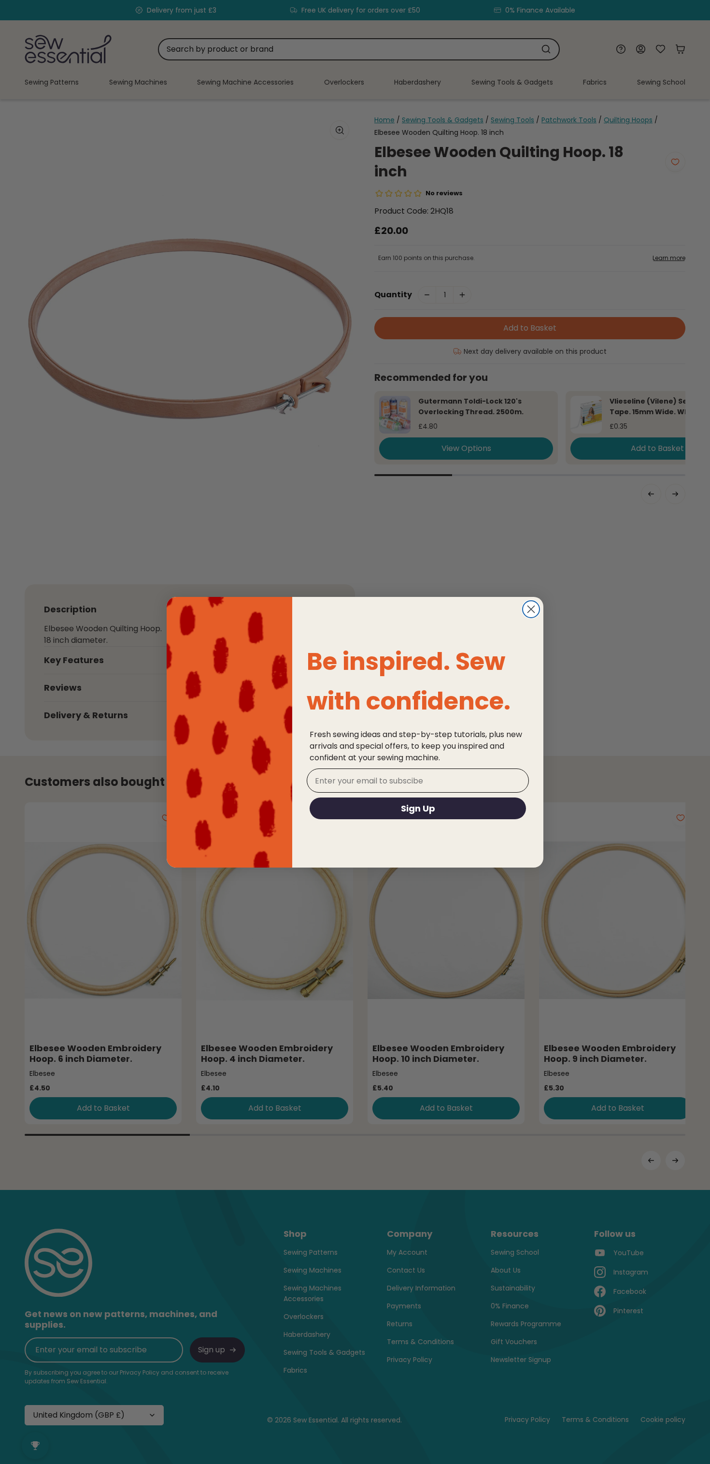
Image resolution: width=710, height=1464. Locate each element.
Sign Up (418, 808)
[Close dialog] (531, 609)
